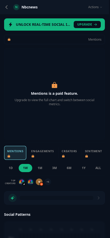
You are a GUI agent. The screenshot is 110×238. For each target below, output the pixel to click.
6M (69, 168)
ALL (98, 168)
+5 (48, 181)
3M (54, 168)
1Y (83, 168)
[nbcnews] (21, 181)
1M (40, 168)
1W (25, 168)
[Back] (6, 7)
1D (11, 168)
